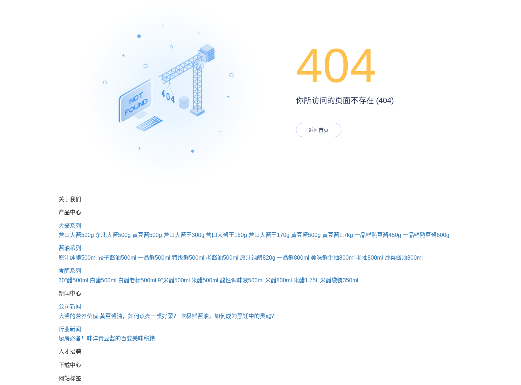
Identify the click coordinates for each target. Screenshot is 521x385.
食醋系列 (69, 271)
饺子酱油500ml (117, 258)
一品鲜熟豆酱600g (426, 235)
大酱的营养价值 (78, 316)
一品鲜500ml (154, 258)
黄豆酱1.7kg (337, 235)
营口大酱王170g (269, 235)
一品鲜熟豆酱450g (377, 235)
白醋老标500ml (137, 280)
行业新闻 (69, 329)
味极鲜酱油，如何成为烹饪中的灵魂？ (228, 316)
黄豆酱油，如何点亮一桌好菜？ (139, 316)
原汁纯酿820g (257, 258)
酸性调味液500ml (242, 280)
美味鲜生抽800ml (333, 258)
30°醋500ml (73, 280)
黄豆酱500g (147, 235)
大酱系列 (69, 226)
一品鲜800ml (293, 258)
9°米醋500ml (174, 280)
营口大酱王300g (184, 235)
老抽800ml (369, 258)
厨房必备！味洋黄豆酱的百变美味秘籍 (106, 338)
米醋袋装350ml (339, 280)
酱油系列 (69, 248)
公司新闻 (69, 307)
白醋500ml (103, 280)
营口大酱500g (76, 235)
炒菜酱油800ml (404, 258)
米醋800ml (278, 280)
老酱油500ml (222, 258)
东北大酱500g (113, 235)
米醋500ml (204, 280)
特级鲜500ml (188, 258)
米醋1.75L (306, 280)
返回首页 (319, 130)
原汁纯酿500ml (77, 258)
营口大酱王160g (226, 235)
